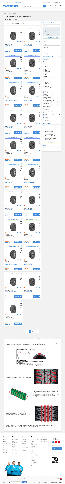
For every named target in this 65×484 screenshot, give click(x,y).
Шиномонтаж (37, 9)
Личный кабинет (35, 439)
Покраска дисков (16, 449)
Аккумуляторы (6, 445)
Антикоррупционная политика (9, 478)
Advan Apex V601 (48, 86)
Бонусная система (42, 478)
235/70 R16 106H (9, 127)
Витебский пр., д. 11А (49, 136)
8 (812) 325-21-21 (58, 2)
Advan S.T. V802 (48, 89)
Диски (4, 441)
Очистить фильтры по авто (52, 37)
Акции (49, 9)
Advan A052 (47, 85)
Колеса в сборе (19, 9)
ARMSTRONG (47, 71)
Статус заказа (34, 453)
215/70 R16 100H (28, 73)
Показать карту (51, 142)
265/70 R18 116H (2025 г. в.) (11, 100)
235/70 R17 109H (9, 209)
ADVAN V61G (47, 83)
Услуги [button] (43, 9)
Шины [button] (6, 9)
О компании (24, 439)
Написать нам (57, 448)
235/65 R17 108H (28, 45)
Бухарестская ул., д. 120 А (50, 135)
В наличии (47, 118)
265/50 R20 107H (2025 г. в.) (11, 318)
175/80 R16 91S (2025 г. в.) (30, 236)
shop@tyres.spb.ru (56, 445)
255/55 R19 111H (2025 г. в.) (11, 264)
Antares (46, 67)
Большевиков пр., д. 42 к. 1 (50, 134)
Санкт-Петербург (18, 2)
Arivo (46, 70)
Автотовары (5, 447)
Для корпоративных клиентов (56, 482)
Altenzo (46, 66)
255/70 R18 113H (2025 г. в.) (11, 291)
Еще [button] (59, 9)
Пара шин (47, 109)
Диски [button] (11, 9)
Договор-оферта (25, 447)
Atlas (46, 74)
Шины (4, 439)
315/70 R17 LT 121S (9, 155)
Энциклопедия (34, 455)
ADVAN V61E (47, 82)
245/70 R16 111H (9, 45)
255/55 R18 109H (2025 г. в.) (30, 209)
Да (53, 92)
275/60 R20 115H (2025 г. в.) (30, 182)
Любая (46, 108)
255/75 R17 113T (28, 127)
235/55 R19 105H (28, 291)
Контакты (24, 441)
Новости (33, 441)
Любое (46, 117)
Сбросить (52, 149)
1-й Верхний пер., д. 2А (49, 131)
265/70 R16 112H (9, 182)
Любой (46, 92)
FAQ (32, 457)
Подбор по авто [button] (28, 9)
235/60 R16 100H (28, 155)
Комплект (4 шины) (49, 111)
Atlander (46, 73)
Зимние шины (44, 441)
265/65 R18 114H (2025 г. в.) (11, 236)
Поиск (24, 482)
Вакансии (24, 443)
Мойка (13, 444)
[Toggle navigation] (4, 2)
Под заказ (47, 120)
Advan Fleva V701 (48, 87)
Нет (59, 92)
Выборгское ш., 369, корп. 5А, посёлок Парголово (51, 139)
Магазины (54, 9)
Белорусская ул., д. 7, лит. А (50, 132)
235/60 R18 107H (28, 264)
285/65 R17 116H (28, 100)
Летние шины (44, 439)
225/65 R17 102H (9, 73)
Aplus (46, 69)
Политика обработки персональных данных (27, 478)
